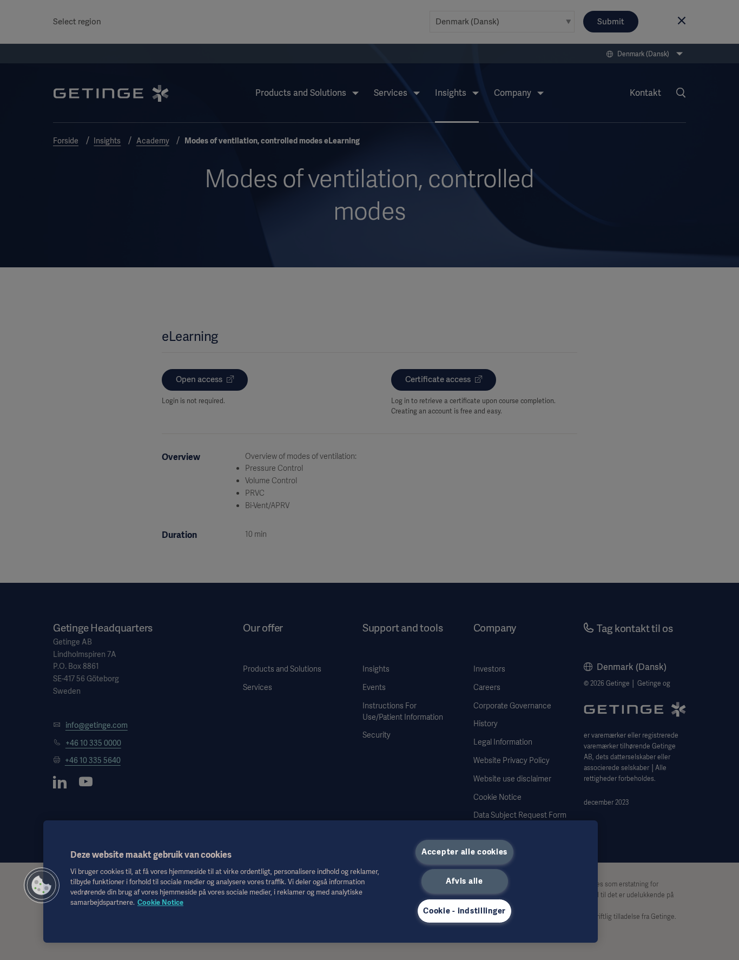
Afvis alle (464, 881)
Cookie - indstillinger (464, 911)
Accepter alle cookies (464, 852)
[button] (41, 885)
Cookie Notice (160, 902)
